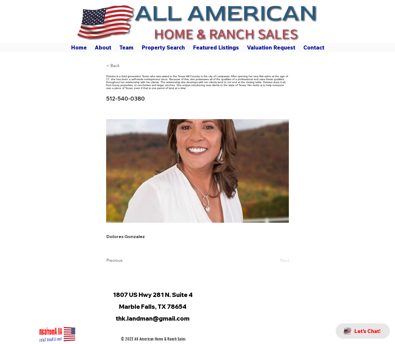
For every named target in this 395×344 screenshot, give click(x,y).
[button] (124, 65)
